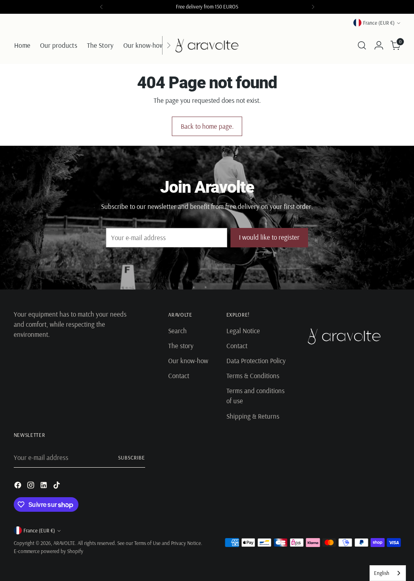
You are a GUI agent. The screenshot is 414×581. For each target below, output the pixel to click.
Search (177, 330)
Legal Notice (243, 330)
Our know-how (188, 360)
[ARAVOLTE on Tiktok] (57, 486)
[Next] (313, 7)
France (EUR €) (379, 22)
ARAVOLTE (64, 543)
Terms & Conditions (252, 375)
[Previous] (101, 7)
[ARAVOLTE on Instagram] (31, 486)
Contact (178, 375)
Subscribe (131, 457)
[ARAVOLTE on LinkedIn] (44, 486)
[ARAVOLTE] (207, 45)
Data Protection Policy (256, 360)
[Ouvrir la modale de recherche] (362, 45)
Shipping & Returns (252, 416)
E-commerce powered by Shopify (48, 551)
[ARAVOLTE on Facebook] (18, 486)
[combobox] (388, 573)
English (381, 573)
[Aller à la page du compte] (379, 45)
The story (181, 345)
